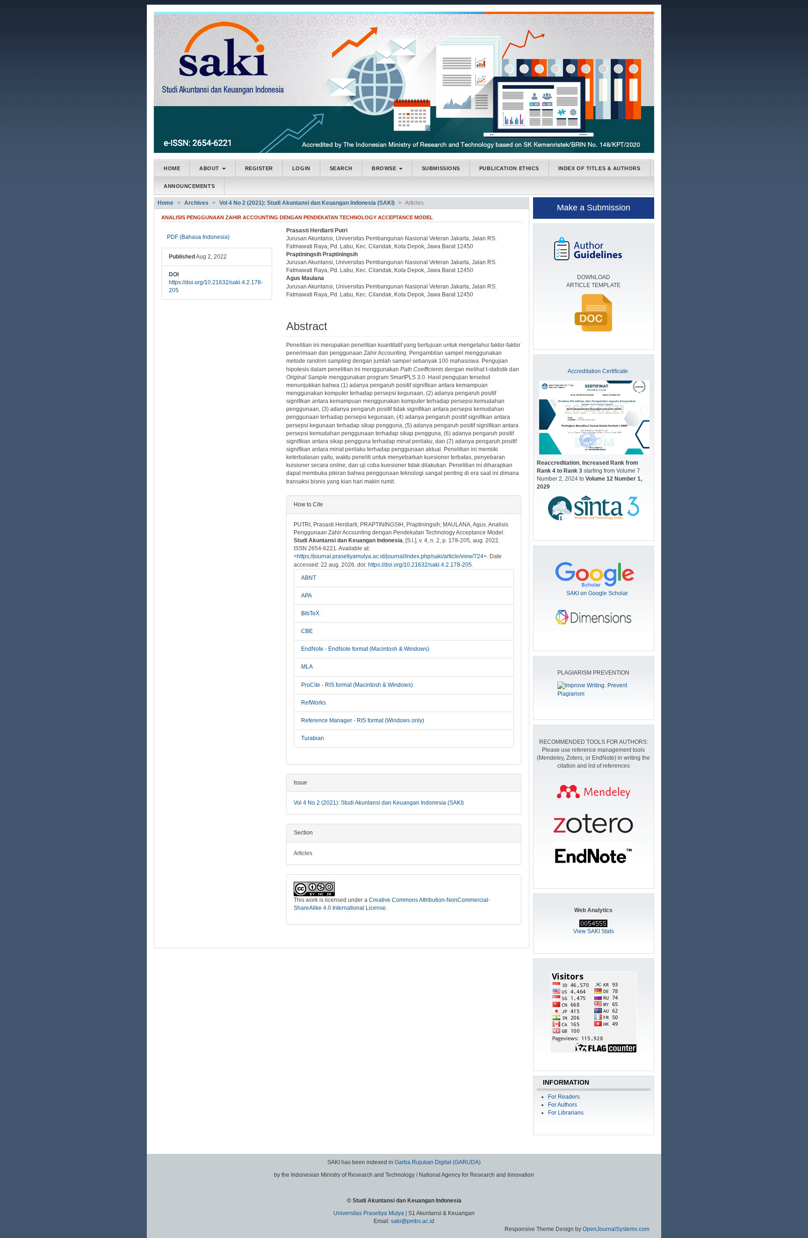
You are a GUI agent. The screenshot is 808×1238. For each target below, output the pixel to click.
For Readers (564, 1097)
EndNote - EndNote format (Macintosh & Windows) (365, 649)
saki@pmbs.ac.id (412, 1221)
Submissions (441, 168)
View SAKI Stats (593, 931)
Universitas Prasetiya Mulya (369, 1213)
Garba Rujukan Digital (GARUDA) (438, 1162)
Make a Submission (593, 207)
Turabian (312, 738)
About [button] (210, 168)
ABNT (308, 578)
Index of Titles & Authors (599, 168)
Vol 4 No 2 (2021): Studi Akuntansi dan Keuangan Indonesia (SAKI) (307, 203)
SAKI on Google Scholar (597, 593)
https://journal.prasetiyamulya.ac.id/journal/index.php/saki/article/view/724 (390, 556)
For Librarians (566, 1112)
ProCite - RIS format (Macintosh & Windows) (357, 685)
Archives (196, 203)
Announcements (189, 186)
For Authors (562, 1104)
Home (172, 168)
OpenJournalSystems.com (616, 1229)
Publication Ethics (509, 168)
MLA (307, 666)
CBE (307, 631)
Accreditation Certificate (598, 371)
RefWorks (313, 702)
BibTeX (310, 613)
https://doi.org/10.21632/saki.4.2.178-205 (420, 564)
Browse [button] (385, 168)
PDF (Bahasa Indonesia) (198, 237)
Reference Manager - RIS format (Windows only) (362, 720)
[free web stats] (593, 923)
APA (306, 595)
